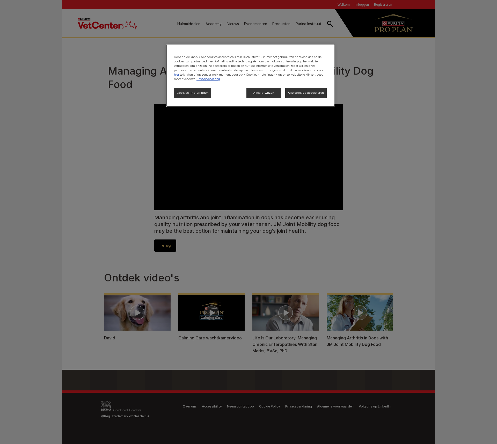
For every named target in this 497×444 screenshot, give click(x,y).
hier (176, 74)
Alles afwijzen (263, 92)
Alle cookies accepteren (306, 92)
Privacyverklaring (208, 79)
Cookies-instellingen (193, 92)
